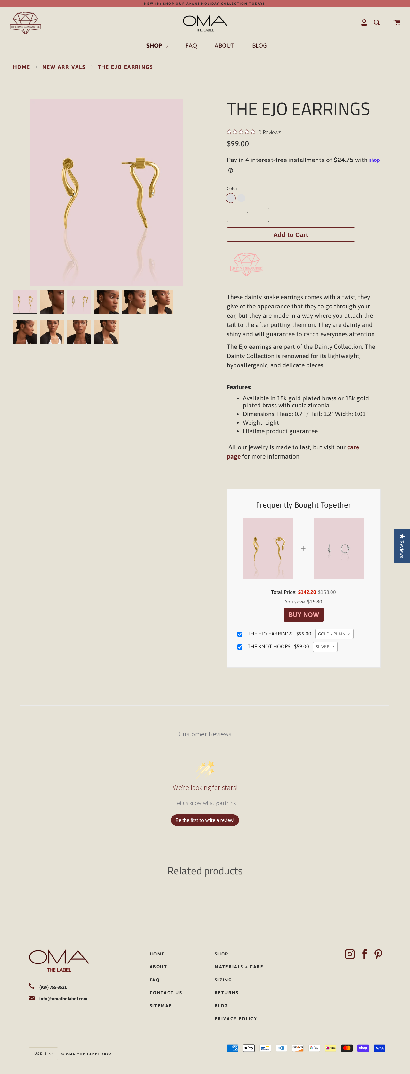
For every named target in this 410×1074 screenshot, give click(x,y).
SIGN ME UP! (157, 572)
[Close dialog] (294, 473)
